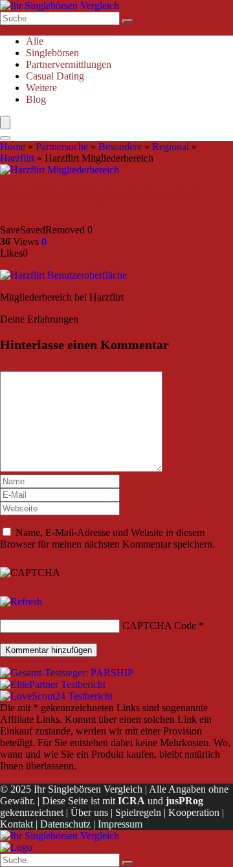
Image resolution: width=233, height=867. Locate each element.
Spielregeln (138, 812)
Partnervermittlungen (68, 64)
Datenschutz (65, 824)
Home (12, 146)
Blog (36, 99)
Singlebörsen (52, 52)
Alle (34, 41)
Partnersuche (62, 146)
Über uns (89, 812)
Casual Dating (55, 75)
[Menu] (5, 122)
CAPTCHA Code (159, 625)
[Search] (5, 138)
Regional (170, 146)
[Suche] (127, 21)
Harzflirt (17, 158)
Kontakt (16, 824)
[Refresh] (21, 601)
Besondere (120, 146)
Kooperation (193, 812)
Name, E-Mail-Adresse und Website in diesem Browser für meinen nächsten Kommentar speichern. (107, 538)
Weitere (41, 87)
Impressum (120, 824)
